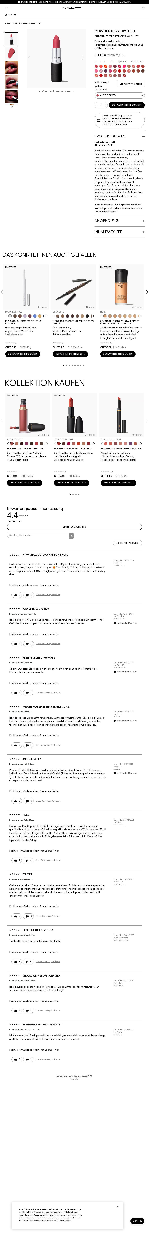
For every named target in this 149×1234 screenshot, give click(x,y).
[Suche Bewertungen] (71, 536)
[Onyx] (87, 316)
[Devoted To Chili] (143, 66)
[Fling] (62, 316)
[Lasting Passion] (138, 66)
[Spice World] (120, 444)
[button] (137, 1221)
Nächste (75, 1079)
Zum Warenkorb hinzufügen (126, 105)
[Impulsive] (129, 66)
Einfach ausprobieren (131, 84)
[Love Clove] (115, 444)
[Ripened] (101, 71)
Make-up (16, 23)
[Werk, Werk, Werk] (119, 71)
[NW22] (115, 316)
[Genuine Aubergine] (67, 316)
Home (7, 23)
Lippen (25, 23)
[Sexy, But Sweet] (96, 71)
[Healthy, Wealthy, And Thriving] (119, 75)
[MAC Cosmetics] (71, 8)
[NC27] (120, 316)
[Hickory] (72, 316)
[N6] (135, 316)
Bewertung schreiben (74, 527)
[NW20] (110, 316)
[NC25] (105, 316)
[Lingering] (77, 316)
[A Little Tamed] (96, 66)
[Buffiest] (41, 444)
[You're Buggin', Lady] (101, 75)
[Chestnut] (31, 444)
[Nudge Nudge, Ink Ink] (30, 316)
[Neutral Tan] (40, 316)
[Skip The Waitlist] (20, 316)
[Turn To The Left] (143, 71)
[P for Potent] (105, 71)
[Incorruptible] (10, 316)
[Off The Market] (83, 444)
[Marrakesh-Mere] (133, 71)
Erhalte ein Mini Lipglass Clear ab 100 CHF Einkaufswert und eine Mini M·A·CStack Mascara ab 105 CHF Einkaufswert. (74, 2)
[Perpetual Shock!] (35, 316)
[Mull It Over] (133, 66)
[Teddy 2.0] (110, 75)
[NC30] (125, 316)
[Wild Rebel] (130, 444)
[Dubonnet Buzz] (138, 71)
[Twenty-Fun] (69, 444)
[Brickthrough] (105, 75)
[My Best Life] (78, 444)
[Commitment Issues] (25, 316)
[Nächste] (45, 316)
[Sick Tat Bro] (15, 316)
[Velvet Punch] (110, 71)
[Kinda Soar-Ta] (115, 75)
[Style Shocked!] (105, 66)
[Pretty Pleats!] (22, 444)
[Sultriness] (110, 66)
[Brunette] (58, 316)
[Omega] (82, 316)
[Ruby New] (124, 75)
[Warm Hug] (17, 444)
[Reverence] (129, 71)
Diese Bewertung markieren (48, 595)
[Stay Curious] (124, 71)
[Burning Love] (115, 66)
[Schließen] (117, 1206)
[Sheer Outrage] (96, 75)
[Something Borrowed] (27, 444)
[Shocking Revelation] (119, 66)
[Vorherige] (7, 316)
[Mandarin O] (101, 66)
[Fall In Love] (124, 66)
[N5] (130, 316)
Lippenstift (35, 23)
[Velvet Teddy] (12, 444)
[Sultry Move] (115, 71)
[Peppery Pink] (125, 444)
